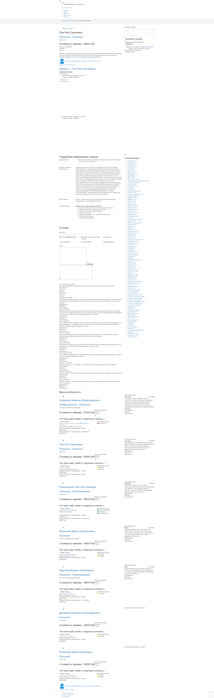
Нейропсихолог (68, 404)
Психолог (65, 37)
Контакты (66, 17)
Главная (66, 10)
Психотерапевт (81, 491)
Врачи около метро (68, 693)
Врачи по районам (68, 694)
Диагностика (67, 15)
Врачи (65, 12)
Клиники (66, 13)
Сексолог (77, 37)
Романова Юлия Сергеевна (66, 675)
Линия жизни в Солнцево (66, 593)
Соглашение (66, 696)
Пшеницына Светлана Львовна (67, 510)
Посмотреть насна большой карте (64, 80)
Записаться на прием (66, 72)
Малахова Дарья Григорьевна (67, 554)
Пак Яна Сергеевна (64, 467)
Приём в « (77, 68)
